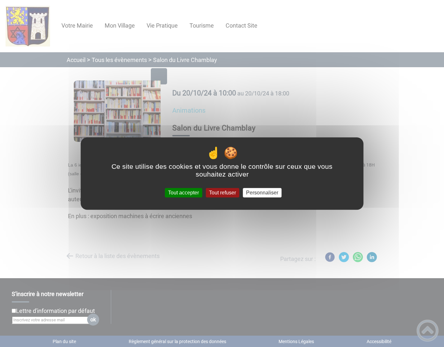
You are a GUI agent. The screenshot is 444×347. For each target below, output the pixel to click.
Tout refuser (222, 192)
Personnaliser (262, 192)
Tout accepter (183, 192)
